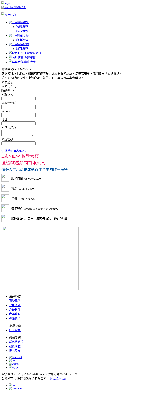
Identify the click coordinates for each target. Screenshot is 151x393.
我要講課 (15, 314)
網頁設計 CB (57, 378)
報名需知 (15, 350)
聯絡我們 (15, 318)
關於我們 (15, 300)
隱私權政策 (16, 341)
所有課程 (22, 39)
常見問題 (15, 305)
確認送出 (20, 151)
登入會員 (15, 330)
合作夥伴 (15, 309)
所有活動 (22, 31)
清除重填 (7, 151)
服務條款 (15, 346)
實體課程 (22, 26)
